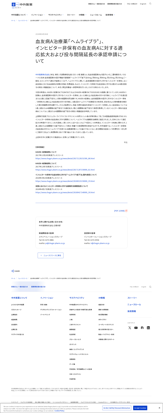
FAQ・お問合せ (132, 4)
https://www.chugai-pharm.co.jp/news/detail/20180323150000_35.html (65, 181)
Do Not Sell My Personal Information (117, 408)
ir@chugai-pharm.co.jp (100, 243)
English (143, 4)
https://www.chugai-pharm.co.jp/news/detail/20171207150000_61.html (65, 169)
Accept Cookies (140, 408)
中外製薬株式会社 (42, 74)
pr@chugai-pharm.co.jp (55, 243)
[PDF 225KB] (119, 210)
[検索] (150, 4)
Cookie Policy (59, 411)
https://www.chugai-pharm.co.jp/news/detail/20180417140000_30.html (65, 192)
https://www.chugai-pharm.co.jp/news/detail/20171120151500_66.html (65, 158)
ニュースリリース (22, 20)
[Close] (159, 407)
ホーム (13, 20)
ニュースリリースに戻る (52, 255)
